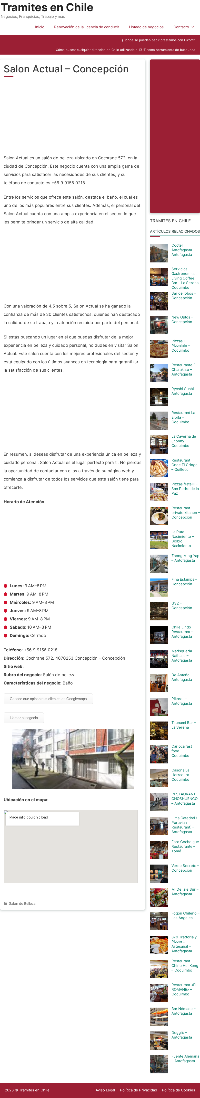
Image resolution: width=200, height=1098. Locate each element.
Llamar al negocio (24, 718)
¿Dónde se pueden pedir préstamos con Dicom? (158, 40)
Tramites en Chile (47, 7)
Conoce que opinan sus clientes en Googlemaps (48, 699)
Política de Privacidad (138, 1090)
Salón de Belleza (22, 903)
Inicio (39, 27)
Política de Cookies (178, 1090)
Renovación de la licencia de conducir (86, 27)
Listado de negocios (146, 27)
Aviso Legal (105, 1090)
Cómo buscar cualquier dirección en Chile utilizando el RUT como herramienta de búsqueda (125, 50)
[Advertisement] (72, 118)
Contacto (181, 27)
